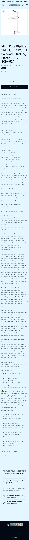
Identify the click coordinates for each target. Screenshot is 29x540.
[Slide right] (18, 38)
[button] (3, 5)
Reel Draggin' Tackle (12, 535)
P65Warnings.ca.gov (8, 407)
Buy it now (14, 86)
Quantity (4, 71)
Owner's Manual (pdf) (9, 451)
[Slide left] (11, 38)
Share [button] (5, 455)
